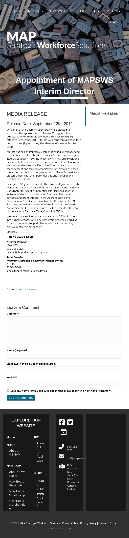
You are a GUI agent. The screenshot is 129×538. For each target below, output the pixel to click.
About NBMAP (14, 452)
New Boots (58, 11)
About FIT (40, 445)
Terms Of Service (109, 523)
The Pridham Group (69, 528)
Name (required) (17, 350)
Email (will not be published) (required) (31, 363)
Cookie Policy (70, 523)
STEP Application (40, 500)
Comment (13, 313)
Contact (111, 22)
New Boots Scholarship (17, 493)
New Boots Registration (17, 483)
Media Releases (28, 289)
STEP (80, 11)
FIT (93, 11)
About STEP (40, 484)
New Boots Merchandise (17, 504)
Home (16, 11)
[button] (42, 11)
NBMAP (33, 11)
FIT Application (40, 458)
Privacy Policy (88, 523)
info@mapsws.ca (76, 458)
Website (12, 377)
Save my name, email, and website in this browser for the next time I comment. (61, 390)
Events (111, 11)
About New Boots (17, 473)
